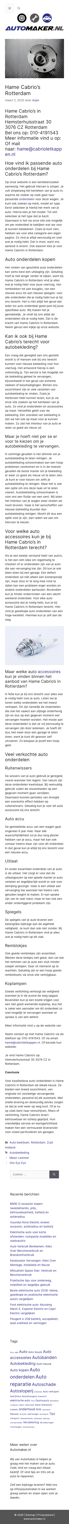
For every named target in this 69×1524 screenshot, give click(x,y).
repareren (46, 1410)
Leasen (14, 1409)
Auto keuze (43, 1363)
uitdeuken (38, 1418)
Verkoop (46, 1418)
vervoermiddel (16, 1423)
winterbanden (28, 1427)
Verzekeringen (47, 1422)
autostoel (38, 1392)
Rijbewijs (14, 1414)
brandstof (42, 1396)
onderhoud (27, 1409)
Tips (52, 1413)
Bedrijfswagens (29, 1396)
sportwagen (33, 1414)
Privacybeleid (45, 1514)
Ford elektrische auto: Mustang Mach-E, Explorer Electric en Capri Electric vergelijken (33, 1309)
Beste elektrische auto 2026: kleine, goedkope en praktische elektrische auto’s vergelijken (34, 1295)
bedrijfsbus (15, 1396)
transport (15, 1418)
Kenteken (54, 1401)
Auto (23, 1351)
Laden (21, 1405)
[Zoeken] (54, 1175)
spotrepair (44, 1414)
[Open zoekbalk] (18, 8)
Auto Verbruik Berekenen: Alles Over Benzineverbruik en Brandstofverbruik (31, 1251)
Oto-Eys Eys (18, 1163)
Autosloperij (21, 1390)
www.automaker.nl (34, 1518)
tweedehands (26, 1418)
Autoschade (44, 1384)
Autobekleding (19, 1152)
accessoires (49, 671)
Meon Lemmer (19, 1157)
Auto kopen (19, 1370)
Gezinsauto (42, 1400)
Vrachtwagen (16, 1427)
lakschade (29, 1405)
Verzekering (31, 1422)
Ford (33, 1401)
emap (32, 1514)
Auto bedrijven (19, 1142)
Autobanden (44, 1357)
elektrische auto (20, 1400)
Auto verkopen (51, 1391)
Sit (27, 1514)
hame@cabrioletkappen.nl (33, 151)
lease (38, 1404)
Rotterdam (38, 1142)
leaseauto (47, 1404)
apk (16, 1352)
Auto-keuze (35, 1352)
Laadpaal (14, 1405)
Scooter (23, 1414)
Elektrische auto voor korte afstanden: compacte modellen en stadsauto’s (33, 1236)
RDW (38, 1409)
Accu (12, 1352)
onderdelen (26, 199)
